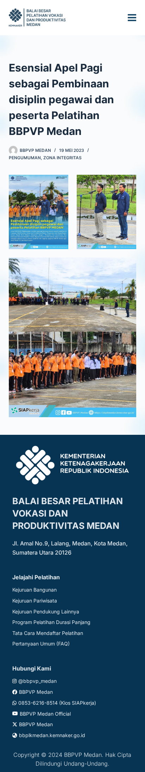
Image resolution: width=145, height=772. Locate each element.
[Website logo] (38, 17)
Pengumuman (25, 157)
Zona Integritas (62, 157)
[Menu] (132, 18)
